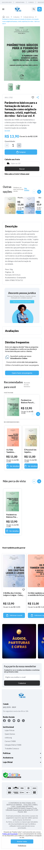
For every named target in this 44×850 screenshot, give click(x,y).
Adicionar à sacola (16, 615)
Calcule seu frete (12, 159)
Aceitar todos (22, 841)
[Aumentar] (19, 145)
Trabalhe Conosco (12, 748)
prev (34, 192)
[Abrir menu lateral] (3, 9)
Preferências (22, 845)
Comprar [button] (22, 152)
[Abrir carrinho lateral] (39, 9)
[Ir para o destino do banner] (22, 305)
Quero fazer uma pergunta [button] (22, 373)
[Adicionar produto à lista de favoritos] (32, 97)
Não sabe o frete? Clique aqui (17, 174)
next (39, 192)
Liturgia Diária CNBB (13, 745)
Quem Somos (10, 734)
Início (7, 17)
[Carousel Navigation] (36, 192)
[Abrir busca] (34, 9)
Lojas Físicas (9, 730)
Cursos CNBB (10, 741)
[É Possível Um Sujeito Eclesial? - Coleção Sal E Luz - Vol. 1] (10, 205)
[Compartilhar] (37, 97)
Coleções (16, 17)
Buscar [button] (22, 169)
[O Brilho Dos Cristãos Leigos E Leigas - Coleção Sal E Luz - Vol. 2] (29, 205)
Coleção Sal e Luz (28, 17)
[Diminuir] (7, 145)
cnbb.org (8, 737)
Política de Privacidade (9, 834)
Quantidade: (10, 141)
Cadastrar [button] (22, 683)
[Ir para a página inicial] (18, 9)
